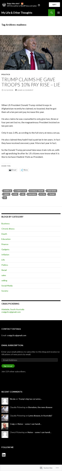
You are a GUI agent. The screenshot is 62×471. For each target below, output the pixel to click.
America (7, 191)
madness (32, 194)
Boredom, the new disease (40, 407)
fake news (51, 191)
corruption (20, 191)
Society (4, 291)
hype (15, 194)
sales (3, 275)
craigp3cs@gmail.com (11, 312)
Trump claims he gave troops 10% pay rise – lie (30, 81)
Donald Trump (36, 191)
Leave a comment (25, 90)
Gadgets (5, 249)
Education (6, 239)
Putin (42, 194)
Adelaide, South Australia (12, 309)
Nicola (12, 399)
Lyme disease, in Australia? (40, 415)
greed (6, 194)
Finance (4, 244)
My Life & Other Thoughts (16, 12)
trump (52, 194)
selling (4, 280)
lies (22, 194)
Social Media (7, 285)
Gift (54, 4)
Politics (5, 74)
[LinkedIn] (3, 454)
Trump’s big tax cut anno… (30, 399)
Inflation (5, 254)
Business (5, 223)
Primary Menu (58, 12)
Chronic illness (8, 228)
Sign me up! (8, 366)
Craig (12, 424)
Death (4, 234)
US (5, 198)
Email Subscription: (12, 345)
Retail (4, 270)
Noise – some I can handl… (29, 424)
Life (3, 260)
